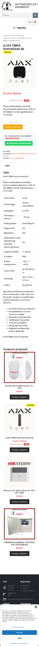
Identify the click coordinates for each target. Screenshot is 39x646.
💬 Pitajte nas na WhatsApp (18, 143)
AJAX (11, 158)
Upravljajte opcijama (18, 627)
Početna (6, 35)
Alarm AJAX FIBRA (18, 38)
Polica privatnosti (23, 643)
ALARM (16, 158)
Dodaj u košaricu (13, 127)
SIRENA (22, 158)
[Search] (35, 15)
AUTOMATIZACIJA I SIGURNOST (26, 6)
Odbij (19, 638)
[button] (36, 607)
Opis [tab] (7, 165)
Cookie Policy (13, 643)
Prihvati (19, 632)
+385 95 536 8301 (12, 138)
